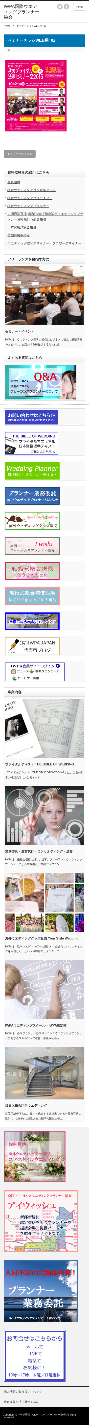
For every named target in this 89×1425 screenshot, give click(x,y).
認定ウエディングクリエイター (29, 198)
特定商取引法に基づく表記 (21, 1402)
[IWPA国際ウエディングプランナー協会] (21, 12)
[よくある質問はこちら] (40, 398)
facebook (66, 6)
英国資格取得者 (18, 235)
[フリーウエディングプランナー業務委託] (41, 1321)
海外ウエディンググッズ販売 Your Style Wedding (41, 938)
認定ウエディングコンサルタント (31, 190)
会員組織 (13, 182)
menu (79, 6)
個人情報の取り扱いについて (23, 1392)
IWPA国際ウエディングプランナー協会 (42, 1414)
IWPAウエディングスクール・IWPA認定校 (36, 1025)
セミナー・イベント (19, 331)
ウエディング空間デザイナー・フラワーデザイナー (44, 243)
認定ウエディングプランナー (28, 206)
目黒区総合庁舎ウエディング (26, 1105)
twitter (60, 6)
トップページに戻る (19, 153)
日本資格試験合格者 (21, 227)
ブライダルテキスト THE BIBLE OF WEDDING (39, 764)
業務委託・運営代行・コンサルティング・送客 (39, 851)
